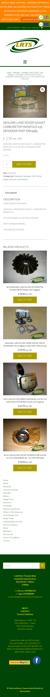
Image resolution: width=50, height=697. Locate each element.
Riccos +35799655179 (27, 591)
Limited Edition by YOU (12, 521)
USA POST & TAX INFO (34, 19)
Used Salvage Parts (11, 515)
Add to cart (24, 164)
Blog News (7, 531)
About (5, 528)
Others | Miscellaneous (13, 512)
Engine (6, 179)
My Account (8, 534)
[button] (25, 62)
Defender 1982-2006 (30, 73)
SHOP (5, 483)
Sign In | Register (13, 27)
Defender (16, 73)
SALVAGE (7, 486)
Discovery (7, 502)
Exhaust (12, 179)
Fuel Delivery (22, 179)
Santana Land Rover (11, 509)
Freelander (7, 505)
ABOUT (25, 608)
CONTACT (25, 611)
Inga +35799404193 (26, 594)
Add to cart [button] (25, 299)
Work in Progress (10, 525)
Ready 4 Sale (8, 518)
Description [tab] (11, 192)
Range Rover (8, 499)
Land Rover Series (10, 490)
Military (6, 496)
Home (9, 73)
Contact (6, 540)
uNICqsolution (25, 691)
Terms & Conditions (11, 537)
